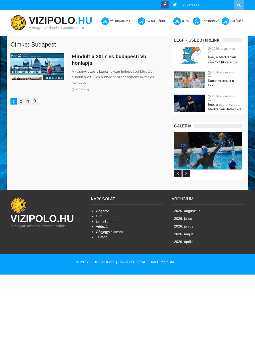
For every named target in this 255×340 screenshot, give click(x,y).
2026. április (183, 242)
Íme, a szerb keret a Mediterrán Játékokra (225, 107)
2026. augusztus (187, 211)
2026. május (183, 234)
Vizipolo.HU (42, 218)
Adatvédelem (132, 262)
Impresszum (162, 262)
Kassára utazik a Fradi (221, 83)
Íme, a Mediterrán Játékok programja (222, 59)
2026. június (183, 226)
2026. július (183, 219)
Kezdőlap (104, 262)
